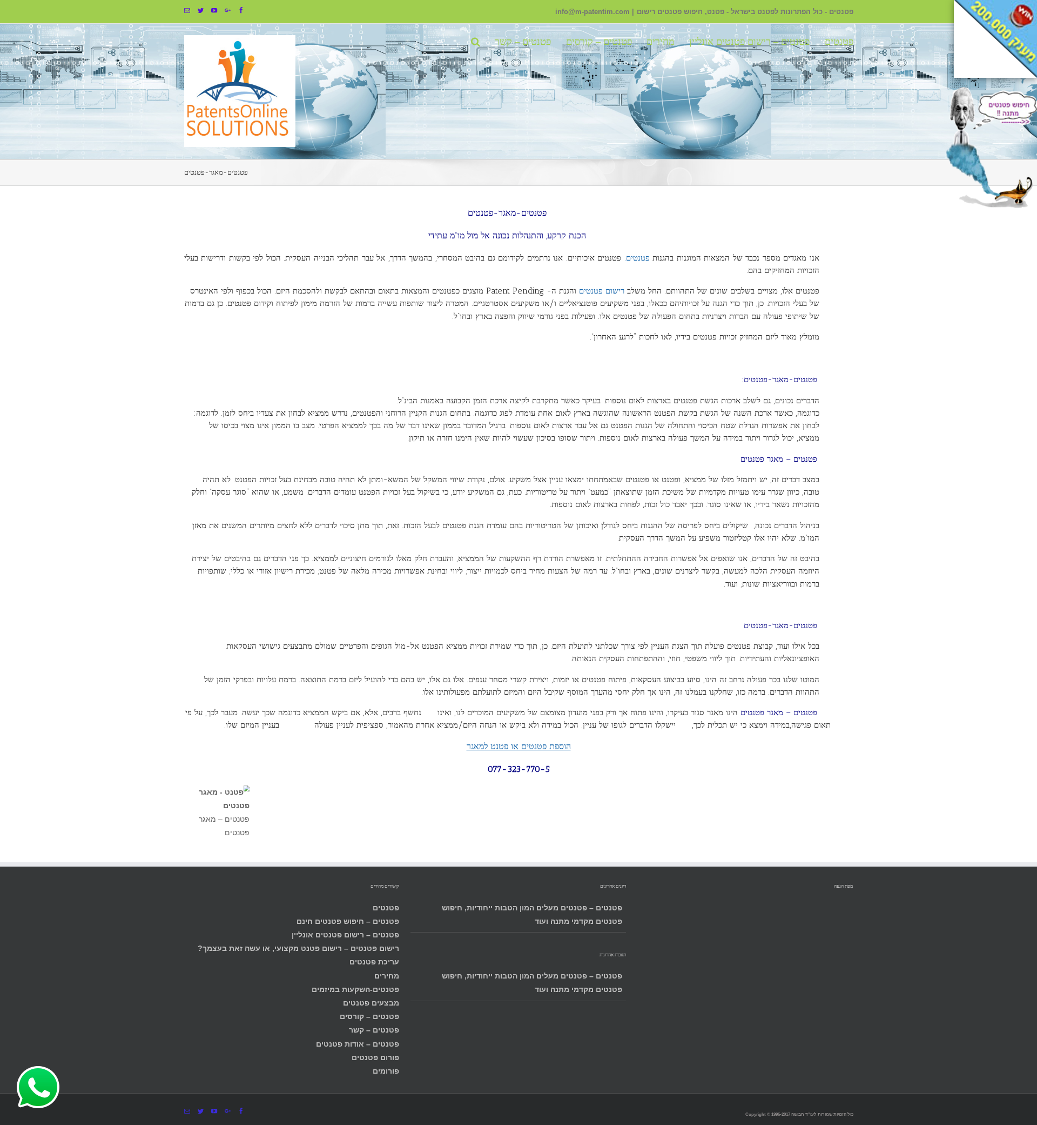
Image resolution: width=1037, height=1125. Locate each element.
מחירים (386, 975)
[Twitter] (201, 11)
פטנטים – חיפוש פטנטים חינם (348, 921)
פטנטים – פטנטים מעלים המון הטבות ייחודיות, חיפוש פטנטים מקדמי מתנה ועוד (532, 914)
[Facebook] (241, 11)
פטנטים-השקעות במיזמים (355, 989)
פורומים (386, 1071)
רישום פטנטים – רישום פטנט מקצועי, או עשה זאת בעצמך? (298, 948)
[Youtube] (214, 11)
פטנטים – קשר (374, 1030)
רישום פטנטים (601, 291)
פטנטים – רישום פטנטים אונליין (345, 934)
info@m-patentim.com (592, 12)
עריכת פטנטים (374, 961)
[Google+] (228, 11)
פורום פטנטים (375, 1057)
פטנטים (386, 907)
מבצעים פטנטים (371, 1002)
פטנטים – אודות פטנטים (357, 1044)
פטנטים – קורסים (369, 1016)
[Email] (187, 11)
